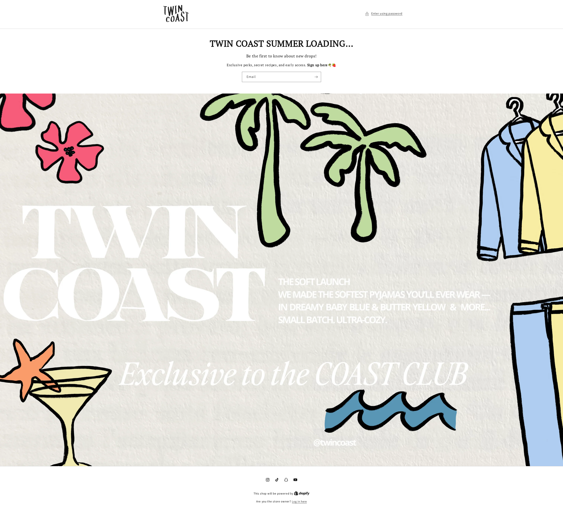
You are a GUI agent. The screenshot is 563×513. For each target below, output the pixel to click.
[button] (383, 14)
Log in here (299, 502)
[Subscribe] (316, 77)
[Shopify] (301, 494)
